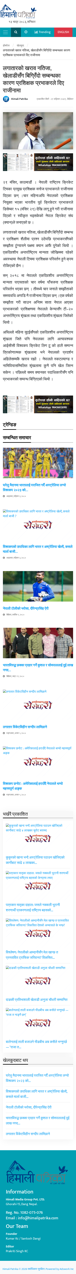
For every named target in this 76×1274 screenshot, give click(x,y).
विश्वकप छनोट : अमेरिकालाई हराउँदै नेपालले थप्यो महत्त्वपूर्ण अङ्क (33, 786)
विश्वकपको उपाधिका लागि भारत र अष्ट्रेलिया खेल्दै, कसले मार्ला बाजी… (37, 549)
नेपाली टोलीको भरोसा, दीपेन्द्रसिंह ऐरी (26, 609)
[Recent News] (26, 32)
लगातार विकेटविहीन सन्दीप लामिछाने (25, 727)
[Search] (16, 32)
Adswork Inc (67, 1269)
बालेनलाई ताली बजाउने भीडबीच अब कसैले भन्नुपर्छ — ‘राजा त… (36, 1044)
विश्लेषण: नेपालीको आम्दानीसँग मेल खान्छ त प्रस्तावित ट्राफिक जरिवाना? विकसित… (32, 955)
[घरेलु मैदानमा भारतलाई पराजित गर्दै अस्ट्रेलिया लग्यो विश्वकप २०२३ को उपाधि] (38, 462)
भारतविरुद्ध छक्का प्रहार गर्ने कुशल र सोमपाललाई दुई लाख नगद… (38, 667)
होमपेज (6, 45)
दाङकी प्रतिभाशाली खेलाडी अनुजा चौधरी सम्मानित (36, 1000)
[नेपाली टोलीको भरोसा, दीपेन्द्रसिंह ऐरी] (38, 586)
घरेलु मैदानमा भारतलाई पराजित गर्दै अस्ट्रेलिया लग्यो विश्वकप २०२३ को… (34, 487)
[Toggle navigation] (5, 32)
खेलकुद (20, 45)
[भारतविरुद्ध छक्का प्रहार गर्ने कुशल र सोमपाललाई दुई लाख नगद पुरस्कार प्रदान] (38, 642)
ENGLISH (63, 32)
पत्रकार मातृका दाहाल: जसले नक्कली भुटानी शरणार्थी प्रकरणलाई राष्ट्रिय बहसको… (33, 907)
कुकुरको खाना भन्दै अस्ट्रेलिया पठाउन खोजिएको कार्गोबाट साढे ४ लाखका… (35, 860)
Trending (44, 32)
